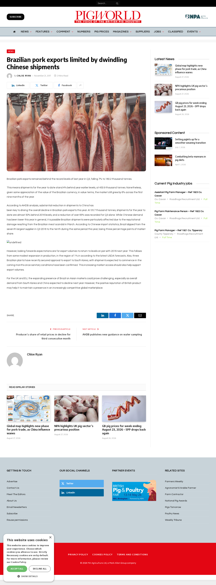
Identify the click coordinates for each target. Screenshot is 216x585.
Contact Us (13, 488)
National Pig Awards (176, 501)
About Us (12, 501)
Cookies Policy (102, 554)
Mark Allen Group (118, 563)
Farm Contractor (174, 494)
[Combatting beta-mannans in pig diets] (163, 160)
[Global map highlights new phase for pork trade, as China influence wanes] (29, 408)
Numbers (83, 31)
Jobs (157, 31)
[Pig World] (108, 16)
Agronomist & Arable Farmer (180, 488)
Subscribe (15, 17)
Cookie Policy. (19, 562)
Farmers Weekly (174, 481)
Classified (175, 31)
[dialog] (28, 558)
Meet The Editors (16, 494)
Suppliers (143, 31)
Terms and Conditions (132, 554)
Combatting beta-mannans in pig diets (190, 158)
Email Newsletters (17, 507)
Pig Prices (101, 31)
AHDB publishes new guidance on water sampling (112, 334)
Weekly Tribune (173, 520)
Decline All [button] (40, 568)
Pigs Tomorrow (173, 507)
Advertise (12, 481)
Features (42, 31)
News (25, 31)
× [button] (50, 537)
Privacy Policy (78, 554)
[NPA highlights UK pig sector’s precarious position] (76, 408)
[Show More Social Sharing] (80, 85)
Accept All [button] (17, 568)
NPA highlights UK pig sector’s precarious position (73, 427)
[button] (29, 576)
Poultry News (172, 513)
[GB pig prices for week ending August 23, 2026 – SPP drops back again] (124, 408)
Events (192, 31)
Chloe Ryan (24, 75)
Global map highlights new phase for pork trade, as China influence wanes (28, 429)
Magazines (121, 31)
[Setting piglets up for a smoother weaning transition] (163, 143)
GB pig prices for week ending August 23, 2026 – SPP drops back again (124, 429)
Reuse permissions (17, 520)
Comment (63, 31)
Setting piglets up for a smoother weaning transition (190, 141)
